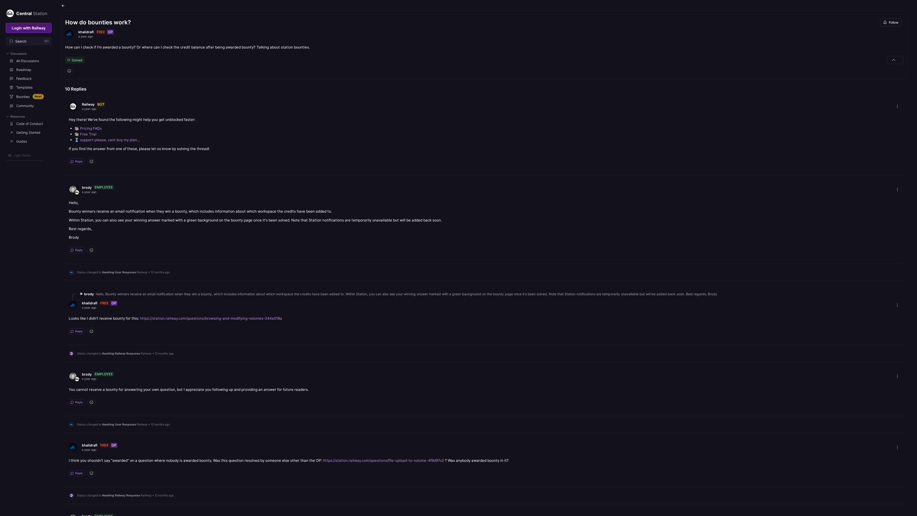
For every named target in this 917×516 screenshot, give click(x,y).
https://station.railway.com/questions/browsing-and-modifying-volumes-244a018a (211, 318)
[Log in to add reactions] (69, 71)
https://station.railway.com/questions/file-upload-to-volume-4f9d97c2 (383, 460)
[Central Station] (10, 12)
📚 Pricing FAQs (88, 128)
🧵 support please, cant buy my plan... (107, 140)
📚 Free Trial (85, 134)
